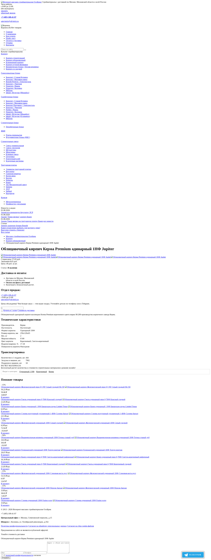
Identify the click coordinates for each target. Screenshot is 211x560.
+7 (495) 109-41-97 (8, 17)
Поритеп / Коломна (14, 88)
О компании (11, 34)
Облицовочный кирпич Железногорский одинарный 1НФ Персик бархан (32, 488)
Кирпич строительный (15, 58)
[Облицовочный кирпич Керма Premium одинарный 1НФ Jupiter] (28, 255)
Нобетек (9, 180)
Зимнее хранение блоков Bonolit (14, 226)
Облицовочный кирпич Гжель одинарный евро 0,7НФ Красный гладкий (31, 399)
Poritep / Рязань (12, 110)
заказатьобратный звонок (8, 12)
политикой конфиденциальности (19, 555)
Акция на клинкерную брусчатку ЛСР (17, 212)
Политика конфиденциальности (14, 526)
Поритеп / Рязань (13, 86)
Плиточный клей (13, 159)
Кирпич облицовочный (16, 60)
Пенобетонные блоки (15, 127)
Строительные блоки (10, 123)
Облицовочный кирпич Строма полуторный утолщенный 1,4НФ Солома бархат (34, 414)
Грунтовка (10, 157)
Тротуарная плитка (9, 165)
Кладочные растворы (15, 161)
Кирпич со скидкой (14, 69)
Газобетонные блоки (9, 97)
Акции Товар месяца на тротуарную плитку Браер (22, 221)
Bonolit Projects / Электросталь (18, 82)
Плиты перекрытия (14, 135)
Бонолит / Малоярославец (16, 79)
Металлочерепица (13, 202)
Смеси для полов (13, 148)
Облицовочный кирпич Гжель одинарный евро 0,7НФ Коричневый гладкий (33, 464)
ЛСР (8, 189)
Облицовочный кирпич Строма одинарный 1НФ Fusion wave (26, 500)
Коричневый (41, 372)
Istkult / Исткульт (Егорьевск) (18, 116)
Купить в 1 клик (10, 310)
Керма (51, 372)
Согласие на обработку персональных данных (47, 526)
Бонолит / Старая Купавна (17, 77)
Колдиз (9, 178)
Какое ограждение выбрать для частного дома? (20, 228)
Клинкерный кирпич (14, 62)
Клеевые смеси (12, 154)
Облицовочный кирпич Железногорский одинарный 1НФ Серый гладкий (32, 423)
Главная (9, 32)
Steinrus (9, 187)
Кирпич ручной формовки (17, 65)
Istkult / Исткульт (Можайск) (17, 93)
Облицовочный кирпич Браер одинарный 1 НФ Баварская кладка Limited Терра (34, 406)
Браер (8, 182)
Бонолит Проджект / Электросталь (20, 105)
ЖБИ (3, 131)
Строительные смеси (9, 141)
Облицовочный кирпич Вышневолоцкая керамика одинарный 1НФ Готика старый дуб (37, 437)
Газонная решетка (13, 174)
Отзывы (9, 43)
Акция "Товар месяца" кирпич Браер (16, 217)
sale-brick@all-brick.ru (10, 21)
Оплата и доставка (13, 41)
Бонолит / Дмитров (14, 84)
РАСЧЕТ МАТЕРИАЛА (11, 366)
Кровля (4, 198)
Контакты (10, 45)
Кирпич (4, 54)
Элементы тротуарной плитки (18, 169)
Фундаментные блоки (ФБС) (18, 137)
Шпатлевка (10, 152)
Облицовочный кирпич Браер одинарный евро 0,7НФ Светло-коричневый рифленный (37, 457)
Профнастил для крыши (16, 204)
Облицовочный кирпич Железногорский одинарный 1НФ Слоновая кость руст (34, 473)
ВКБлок (9, 90)
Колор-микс (11, 176)
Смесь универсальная (15, 146)
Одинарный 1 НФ (26, 372)
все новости (48, 221)
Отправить (6, 558)
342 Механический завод (16, 185)
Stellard (9, 191)
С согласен (22, 555)
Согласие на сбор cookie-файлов (80, 526)
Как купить (10, 36)
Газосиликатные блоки (10, 73)
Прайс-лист (11, 38)
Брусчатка (10, 171)
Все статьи (5, 232)
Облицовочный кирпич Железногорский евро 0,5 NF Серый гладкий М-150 (32, 387)
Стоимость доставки (26, 310)
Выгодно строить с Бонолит (12, 230)
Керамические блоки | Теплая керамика (22, 67)
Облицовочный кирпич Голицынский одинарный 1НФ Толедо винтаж (30, 450)
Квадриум (10, 193)
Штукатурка (11, 150)
